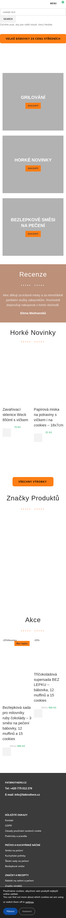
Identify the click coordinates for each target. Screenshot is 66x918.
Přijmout (10, 911)
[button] (7, 432)
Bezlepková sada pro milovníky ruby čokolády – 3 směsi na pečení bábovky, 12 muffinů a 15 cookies (17, 723)
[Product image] (17, 392)
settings (29, 902)
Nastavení (27, 911)
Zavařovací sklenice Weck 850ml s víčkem (15, 414)
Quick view (7, 441)
